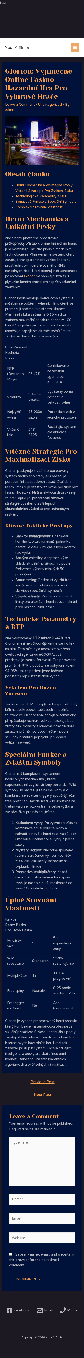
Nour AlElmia (17, 47)
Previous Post (43, 1082)
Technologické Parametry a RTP (41, 196)
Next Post (42, 1095)
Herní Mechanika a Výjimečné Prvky (44, 185)
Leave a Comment (20, 105)
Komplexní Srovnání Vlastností (39, 207)
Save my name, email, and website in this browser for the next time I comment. (41, 1260)
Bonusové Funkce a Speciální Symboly (45, 202)
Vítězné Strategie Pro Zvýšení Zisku (44, 191)
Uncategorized (50, 105)
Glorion (29, 276)
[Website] (42, 1239)
